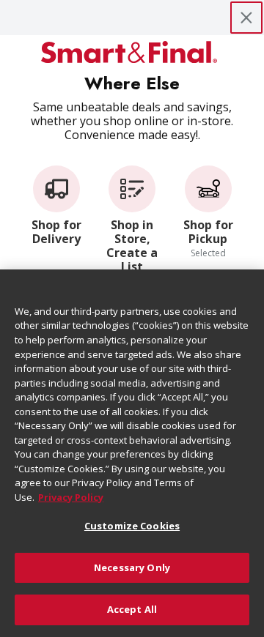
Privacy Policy (70, 497)
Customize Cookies (132, 525)
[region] (132, 453)
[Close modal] (246, 17)
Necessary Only (132, 567)
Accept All (132, 609)
